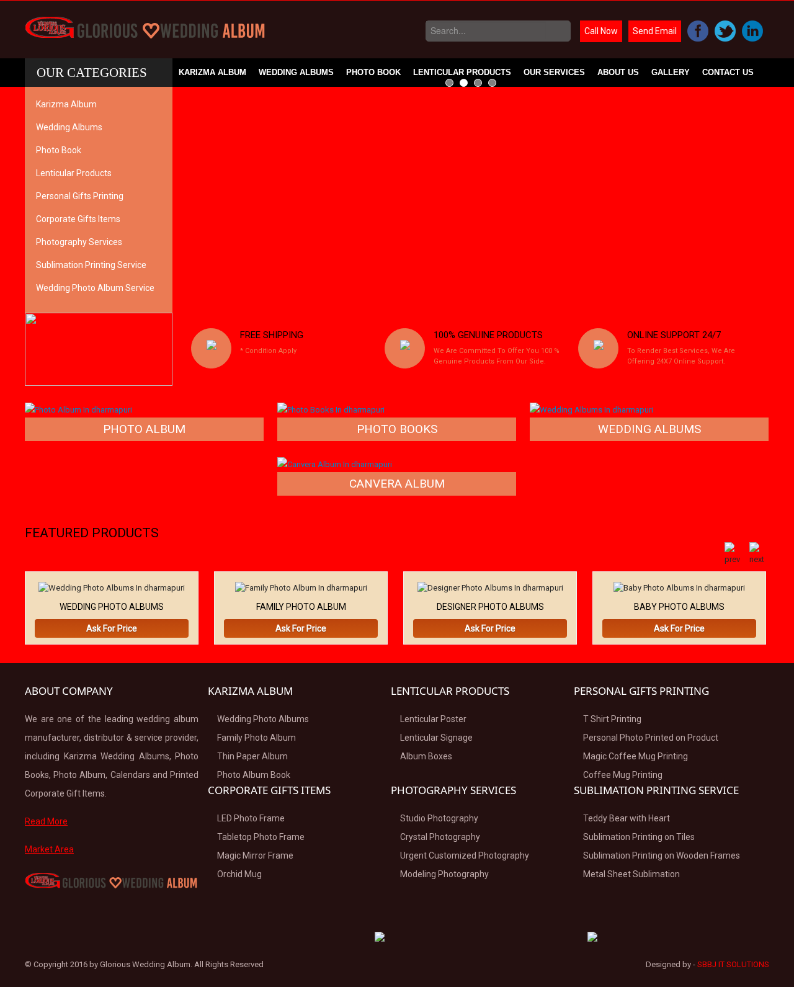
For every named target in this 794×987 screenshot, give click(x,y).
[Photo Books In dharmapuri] (331, 409)
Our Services (554, 72)
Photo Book (373, 72)
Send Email (655, 31)
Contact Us (728, 72)
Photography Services (79, 242)
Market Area (49, 849)
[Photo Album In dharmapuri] (78, 409)
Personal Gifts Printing (79, 196)
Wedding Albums (296, 72)
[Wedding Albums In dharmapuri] (591, 409)
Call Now (601, 31)
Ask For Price (111, 628)
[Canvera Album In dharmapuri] (334, 463)
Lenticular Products (462, 72)
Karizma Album (212, 72)
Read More (46, 821)
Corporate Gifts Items (78, 219)
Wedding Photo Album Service (95, 288)
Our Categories (92, 72)
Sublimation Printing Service (91, 265)
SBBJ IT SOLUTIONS (733, 964)
